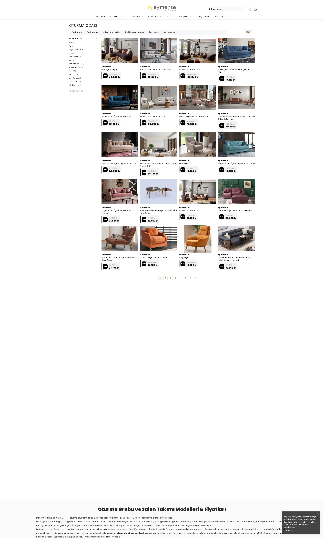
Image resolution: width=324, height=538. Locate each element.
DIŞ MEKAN (204, 16)
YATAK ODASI (135, 16)
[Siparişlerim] (249, 9)
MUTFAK (169, 16)
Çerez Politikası (290, 524)
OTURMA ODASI (116, 16)
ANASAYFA (100, 16)
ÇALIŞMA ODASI (186, 16)
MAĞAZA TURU (221, 16)
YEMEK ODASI (153, 16)
